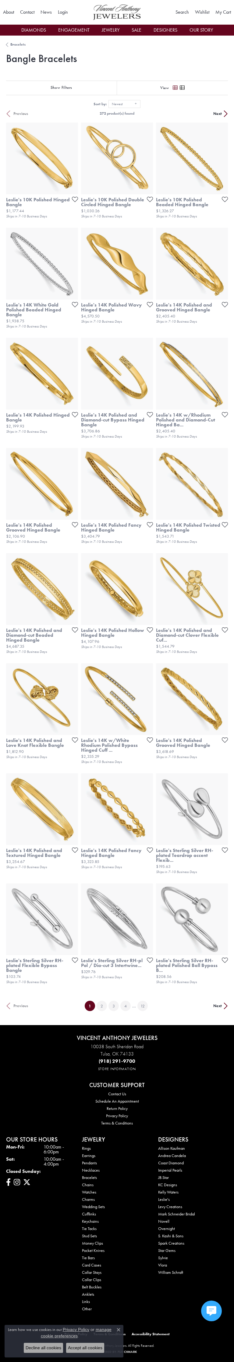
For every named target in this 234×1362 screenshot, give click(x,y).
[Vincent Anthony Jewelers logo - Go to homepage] (117, 12)
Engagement (74, 30)
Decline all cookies (43, 1347)
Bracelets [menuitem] (89, 1177)
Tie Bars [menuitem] (88, 1257)
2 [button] (102, 1006)
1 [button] (92, 1006)
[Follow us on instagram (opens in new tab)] (17, 1182)
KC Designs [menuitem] (167, 1184)
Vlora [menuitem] (162, 1265)
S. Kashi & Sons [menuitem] (170, 1236)
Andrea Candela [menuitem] (172, 1155)
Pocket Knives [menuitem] (93, 1250)
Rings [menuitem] (86, 1148)
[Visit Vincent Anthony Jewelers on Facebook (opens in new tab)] (8, 1182)
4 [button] (125, 1006)
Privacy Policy (117, 1115)
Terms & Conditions (117, 1123)
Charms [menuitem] (88, 1199)
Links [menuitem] (86, 1301)
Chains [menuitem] (88, 1184)
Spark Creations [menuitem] (171, 1243)
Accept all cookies (85, 1347)
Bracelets (18, 44)
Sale (136, 30)
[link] (8, 12)
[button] (63, 12)
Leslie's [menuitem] (164, 1199)
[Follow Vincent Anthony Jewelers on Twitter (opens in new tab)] (26, 1182)
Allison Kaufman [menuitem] (171, 1148)
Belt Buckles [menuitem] (91, 1287)
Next (217, 113)
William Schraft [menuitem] (170, 1272)
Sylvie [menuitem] (163, 1257)
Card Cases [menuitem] (91, 1265)
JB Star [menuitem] (163, 1177)
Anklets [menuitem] (88, 1294)
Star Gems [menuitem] (167, 1250)
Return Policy (117, 1108)
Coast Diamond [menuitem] (171, 1163)
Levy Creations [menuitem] (170, 1206)
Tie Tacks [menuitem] (89, 1228)
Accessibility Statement (151, 1334)
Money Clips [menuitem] (92, 1243)
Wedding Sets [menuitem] (93, 1206)
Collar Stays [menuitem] (91, 1272)
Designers (165, 30)
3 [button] (113, 1006)
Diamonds (33, 30)
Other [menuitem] (87, 1309)
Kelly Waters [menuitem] (168, 1192)
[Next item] (71, 158)
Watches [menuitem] (89, 1192)
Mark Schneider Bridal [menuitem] (176, 1214)
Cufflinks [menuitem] (89, 1214)
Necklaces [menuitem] (91, 1170)
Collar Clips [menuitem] (91, 1279)
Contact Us (117, 1094)
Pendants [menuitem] (89, 1163)
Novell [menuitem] (163, 1221)
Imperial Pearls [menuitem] (170, 1170)
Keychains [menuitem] (90, 1221)
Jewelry (110, 30)
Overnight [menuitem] (166, 1228)
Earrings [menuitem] (88, 1155)
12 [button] (142, 1006)
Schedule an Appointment (117, 1101)
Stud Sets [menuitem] (89, 1236)
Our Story (201, 30)
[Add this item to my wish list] (73, 199)
